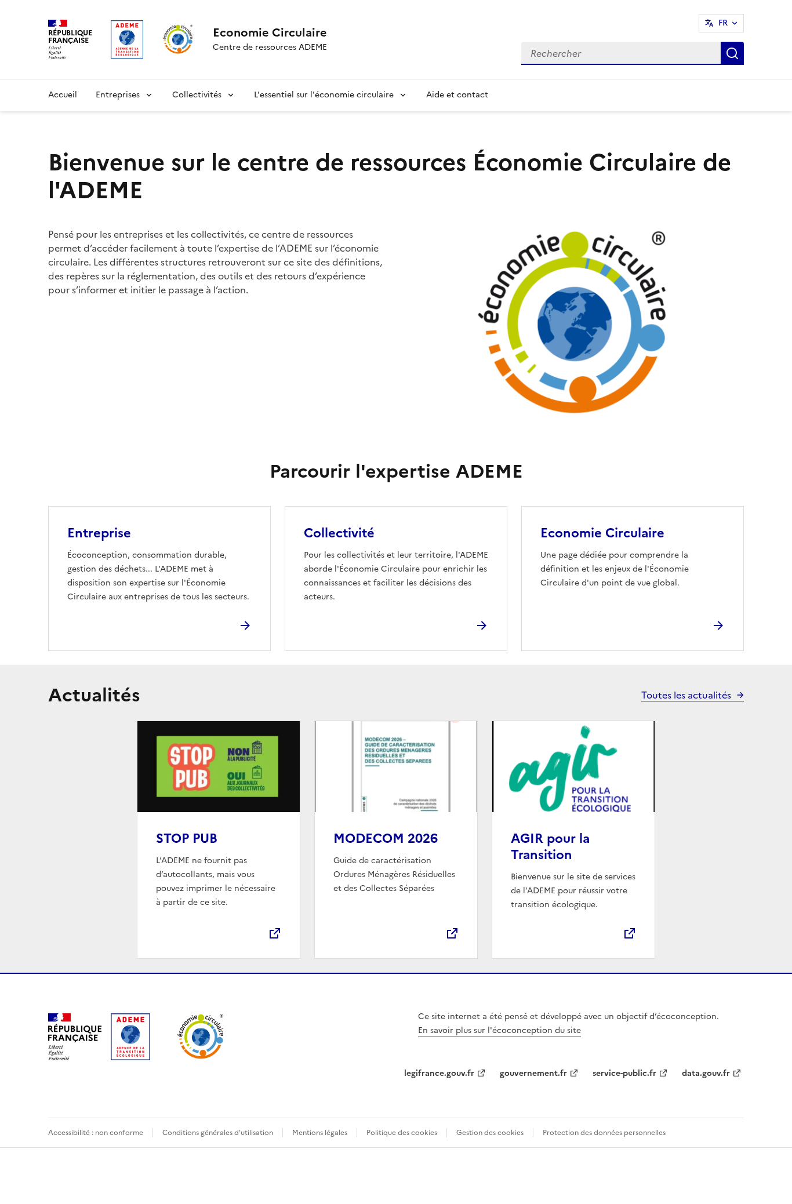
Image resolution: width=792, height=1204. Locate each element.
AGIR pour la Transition (550, 846)
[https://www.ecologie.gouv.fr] (74, 1057)
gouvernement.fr (533, 1073)
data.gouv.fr (706, 1073)
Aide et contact (457, 95)
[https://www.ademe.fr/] (130, 1057)
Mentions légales (319, 1132)
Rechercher (732, 53)
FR (723, 23)
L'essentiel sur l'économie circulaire (324, 95)
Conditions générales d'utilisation (217, 1132)
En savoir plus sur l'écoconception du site (499, 1030)
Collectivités (196, 95)
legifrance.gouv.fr (439, 1073)
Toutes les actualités (686, 695)
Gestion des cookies (490, 1132)
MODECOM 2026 (385, 838)
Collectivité (339, 533)
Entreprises (118, 95)
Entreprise (99, 533)
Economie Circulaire (602, 533)
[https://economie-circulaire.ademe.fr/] (200, 1057)
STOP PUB (186, 838)
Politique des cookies (401, 1132)
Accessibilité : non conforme (95, 1132)
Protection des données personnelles (604, 1132)
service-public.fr (624, 1073)
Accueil (62, 95)
